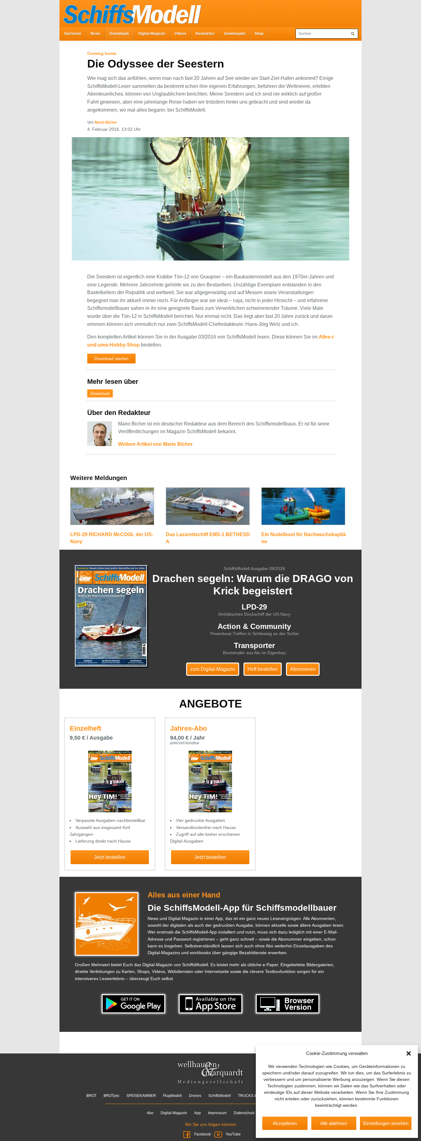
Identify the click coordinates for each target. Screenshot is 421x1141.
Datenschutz (244, 1113)
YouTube (233, 1134)
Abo (150, 1113)
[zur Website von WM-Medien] (210, 1073)
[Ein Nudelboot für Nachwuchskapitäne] (303, 509)
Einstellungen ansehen (385, 1123)
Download (100, 393)
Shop (259, 33)
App (197, 1113)
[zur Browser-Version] (287, 1003)
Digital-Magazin (151, 33)
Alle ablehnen (333, 1123)
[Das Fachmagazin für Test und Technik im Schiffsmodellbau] (130, 12)
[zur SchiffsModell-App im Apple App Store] (211, 1003)
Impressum (217, 1113)
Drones (195, 1096)
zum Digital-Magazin (212, 669)
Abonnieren (303, 669)
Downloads (119, 33)
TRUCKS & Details (253, 1096)
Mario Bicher (106, 122)
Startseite (72, 33)
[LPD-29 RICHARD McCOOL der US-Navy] (112, 509)
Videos (180, 33)
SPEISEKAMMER (141, 1096)
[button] (409, 1053)
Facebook (202, 1134)
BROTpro (111, 1096)
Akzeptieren (285, 1123)
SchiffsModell (219, 1096)
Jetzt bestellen (109, 857)
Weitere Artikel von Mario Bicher (155, 444)
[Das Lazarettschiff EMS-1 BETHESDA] (208, 509)
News (95, 33)
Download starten (111, 358)
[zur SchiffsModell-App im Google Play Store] (134, 1003)
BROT (91, 1096)
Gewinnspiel (234, 33)
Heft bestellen (262, 669)
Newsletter (205, 33)
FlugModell (172, 1096)
